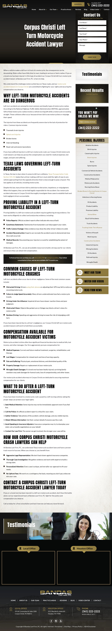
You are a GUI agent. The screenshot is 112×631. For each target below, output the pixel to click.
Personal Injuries (92, 140)
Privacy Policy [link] (77, 626)
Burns (92, 162)
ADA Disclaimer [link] (90, 626)
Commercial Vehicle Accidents (92, 171)
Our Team (53, 9)
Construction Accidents (92, 175)
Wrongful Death (92, 262)
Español (78, 4)
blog (85, 9)
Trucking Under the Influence (92, 227)
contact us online (53, 258)
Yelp (60, 621)
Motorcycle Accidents (92, 183)
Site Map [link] (67, 626)
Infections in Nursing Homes (92, 197)
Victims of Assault (92, 233)
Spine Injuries (92, 166)
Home (34, 9)
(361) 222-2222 (100, 5)
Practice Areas (66, 9)
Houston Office (85, 548)
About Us (42, 9)
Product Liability (92, 206)
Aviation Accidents (92, 145)
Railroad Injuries (92, 257)
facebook (51, 621)
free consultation (87, 122)
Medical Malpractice (92, 179)
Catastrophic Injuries (92, 153)
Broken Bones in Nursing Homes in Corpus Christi (92, 192)
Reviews (78, 9)
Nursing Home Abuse (92, 187)
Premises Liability (92, 210)
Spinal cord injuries (13, 134)
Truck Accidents (92, 223)
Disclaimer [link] (58, 626)
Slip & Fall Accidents (92, 218)
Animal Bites (92, 214)
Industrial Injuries (92, 245)
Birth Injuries (92, 149)
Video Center (94, 9)
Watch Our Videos (94, 281)
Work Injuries (92, 237)
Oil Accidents (92, 202)
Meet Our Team (92, 273)
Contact (106, 9)
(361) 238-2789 (39, 258)
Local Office (29, 548)
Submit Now (92, 57)
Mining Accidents (92, 249)
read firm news (93, 290)
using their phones (33, 287)
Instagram (56, 621)
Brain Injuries (92, 157)
